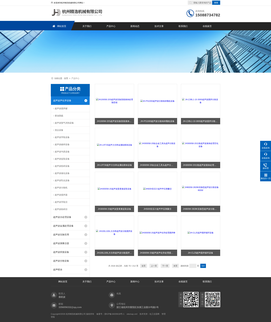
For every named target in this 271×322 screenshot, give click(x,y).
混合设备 (59, 130)
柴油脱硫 (59, 115)
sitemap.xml (132, 314)
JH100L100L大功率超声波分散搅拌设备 (115, 253)
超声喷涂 (57, 269)
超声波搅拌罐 (61, 108)
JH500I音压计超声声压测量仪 (157, 209)
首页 (66, 78)
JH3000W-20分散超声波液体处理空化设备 (201, 165)
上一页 (154, 266)
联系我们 (183, 26)
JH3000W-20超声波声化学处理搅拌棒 (157, 253)
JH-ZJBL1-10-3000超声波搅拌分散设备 (201, 121)
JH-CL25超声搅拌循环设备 (200, 253)
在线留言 (207, 26)
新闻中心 (134, 281)
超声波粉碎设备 (62, 166)
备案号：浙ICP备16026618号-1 (110, 314)
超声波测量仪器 (61, 243)
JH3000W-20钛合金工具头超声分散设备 (158, 165)
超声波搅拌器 (61, 195)
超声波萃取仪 (61, 202)
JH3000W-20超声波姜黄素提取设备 (114, 209)
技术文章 (159, 26)
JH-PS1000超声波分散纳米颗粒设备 (157, 121)
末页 (175, 266)
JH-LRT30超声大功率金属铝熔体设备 (114, 165)
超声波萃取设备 (62, 137)
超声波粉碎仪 (61, 209)
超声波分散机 (61, 187)
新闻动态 (134, 26)
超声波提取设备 (62, 159)
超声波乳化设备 (62, 180)
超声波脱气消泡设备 (64, 123)
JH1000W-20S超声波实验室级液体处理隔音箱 (115, 121)
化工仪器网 (154, 314)
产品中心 (110, 26)
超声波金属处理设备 (63, 226)
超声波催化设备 (62, 173)
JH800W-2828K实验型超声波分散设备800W (201, 209)
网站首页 (61, 26)
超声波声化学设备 (62, 100)
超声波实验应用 (61, 234)
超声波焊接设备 (61, 252)
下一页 (165, 266)
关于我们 (86, 26)
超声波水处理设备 (62, 217)
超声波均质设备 (62, 151)
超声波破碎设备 (62, 144)
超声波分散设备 (61, 261)
